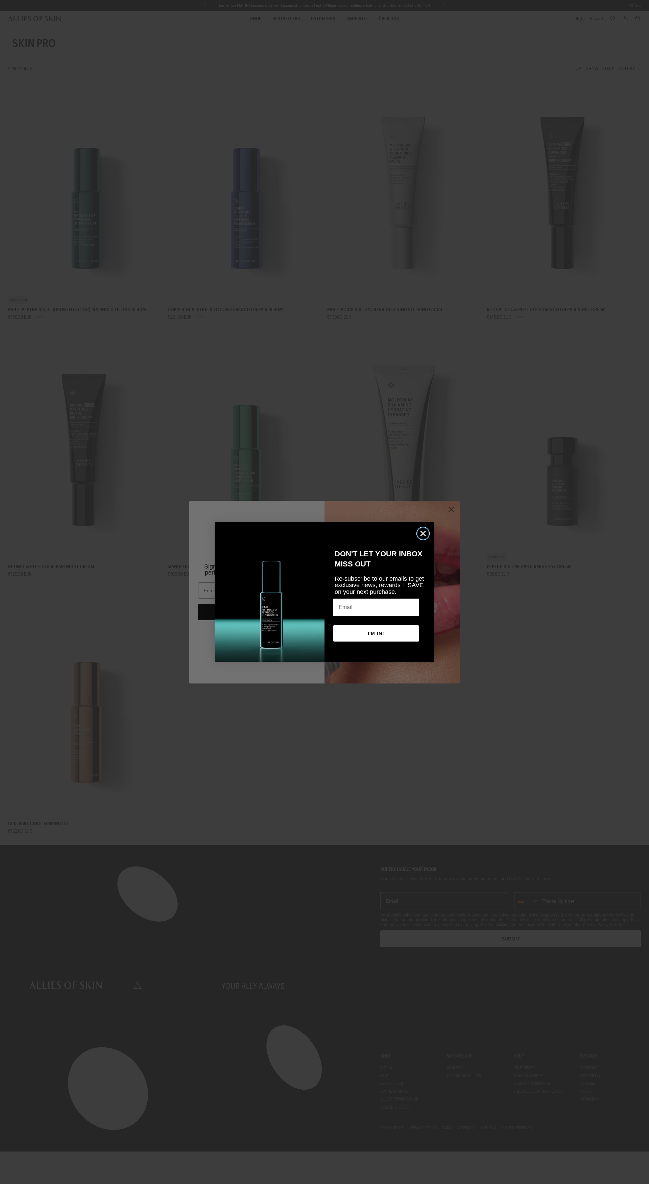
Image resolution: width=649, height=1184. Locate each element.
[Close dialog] (423, 533)
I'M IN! (376, 633)
